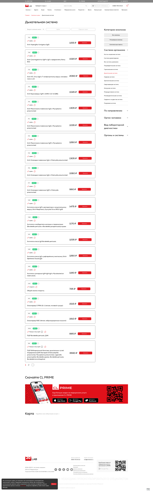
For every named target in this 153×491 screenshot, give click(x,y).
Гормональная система (111, 69)
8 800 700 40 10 (75, 459)
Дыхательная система (110, 73)
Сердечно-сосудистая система (113, 99)
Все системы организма (111, 62)
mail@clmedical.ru (88, 459)
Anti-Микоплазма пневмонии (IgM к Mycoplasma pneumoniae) (44, 144)
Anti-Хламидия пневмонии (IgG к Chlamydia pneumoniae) (47, 175)
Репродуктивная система (111, 92)
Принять (54, 484)
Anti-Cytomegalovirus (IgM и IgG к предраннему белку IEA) (46, 61)
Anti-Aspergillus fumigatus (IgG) (38, 44)
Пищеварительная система (112, 65)
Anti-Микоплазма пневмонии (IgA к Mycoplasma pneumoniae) (44, 110)
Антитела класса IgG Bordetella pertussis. (41, 241)
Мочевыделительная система (113, 95)
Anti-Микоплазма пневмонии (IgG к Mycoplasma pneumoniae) (44, 127)
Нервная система (109, 77)
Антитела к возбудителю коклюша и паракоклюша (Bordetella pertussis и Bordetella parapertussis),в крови (46, 225)
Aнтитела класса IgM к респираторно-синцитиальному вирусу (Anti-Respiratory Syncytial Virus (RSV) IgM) (46, 208)
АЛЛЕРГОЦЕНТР (103, 1)
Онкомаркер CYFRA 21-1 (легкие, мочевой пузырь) (45, 305)
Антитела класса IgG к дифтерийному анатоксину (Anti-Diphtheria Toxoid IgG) (47, 257)
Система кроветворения (111, 58)
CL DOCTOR (28, 1)
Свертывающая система (111, 84)
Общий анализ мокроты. (36, 291)
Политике (23, 485)
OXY (65, 1)
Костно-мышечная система (112, 54)
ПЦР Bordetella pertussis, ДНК (37, 335)
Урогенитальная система (111, 80)
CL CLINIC (48, 1)
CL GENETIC (124, 1)
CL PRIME (82, 1)
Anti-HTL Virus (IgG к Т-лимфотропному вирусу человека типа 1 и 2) (47, 78)
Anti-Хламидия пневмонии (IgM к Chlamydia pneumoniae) (42, 191)
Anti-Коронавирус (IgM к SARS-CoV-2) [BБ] (42, 94)
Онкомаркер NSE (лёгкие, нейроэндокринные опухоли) (46, 320)
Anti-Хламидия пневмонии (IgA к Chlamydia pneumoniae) (47, 160)
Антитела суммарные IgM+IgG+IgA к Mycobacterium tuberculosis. (45, 275)
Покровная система (110, 103)
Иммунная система (109, 88)
